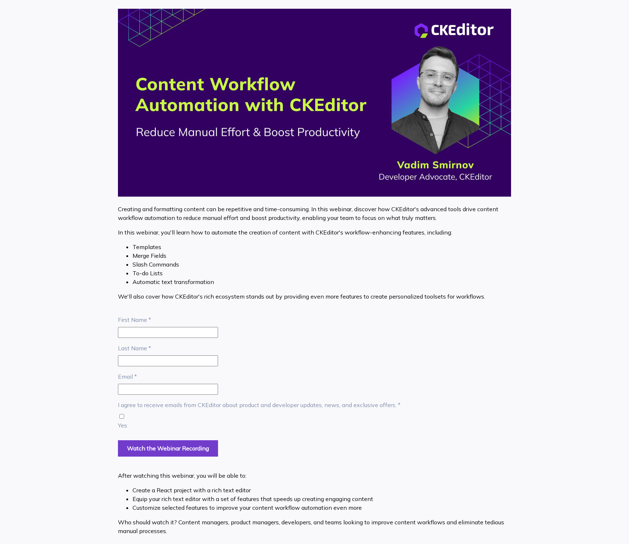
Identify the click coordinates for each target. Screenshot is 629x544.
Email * (127, 376)
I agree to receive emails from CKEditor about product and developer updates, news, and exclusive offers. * (259, 405)
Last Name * (134, 348)
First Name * (134, 319)
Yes (122, 425)
